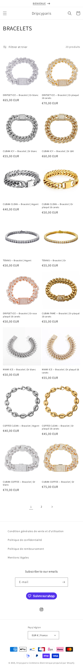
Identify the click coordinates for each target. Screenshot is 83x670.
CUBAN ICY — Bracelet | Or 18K (58, 151)
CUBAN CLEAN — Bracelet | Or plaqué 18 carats (57, 206)
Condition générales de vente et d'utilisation (36, 531)
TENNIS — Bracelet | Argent (17, 260)
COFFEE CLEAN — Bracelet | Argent (21, 425)
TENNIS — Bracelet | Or (54, 260)
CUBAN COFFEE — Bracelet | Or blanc (19, 483)
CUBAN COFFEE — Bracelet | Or (58, 481)
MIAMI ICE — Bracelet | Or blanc (19, 369)
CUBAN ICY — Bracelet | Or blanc (20, 151)
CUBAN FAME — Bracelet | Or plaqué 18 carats (61, 315)
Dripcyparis (22, 662)
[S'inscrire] (63, 582)
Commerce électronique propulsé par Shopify (51, 662)
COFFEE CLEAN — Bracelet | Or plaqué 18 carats (58, 427)
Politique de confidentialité (25, 540)
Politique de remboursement (26, 549)
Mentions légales (18, 557)
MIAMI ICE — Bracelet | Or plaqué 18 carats (60, 371)
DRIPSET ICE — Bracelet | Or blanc (20, 95)
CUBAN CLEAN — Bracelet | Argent (21, 204)
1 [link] (31, 507)
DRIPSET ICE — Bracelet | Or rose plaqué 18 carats (20, 315)
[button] (5, 13)
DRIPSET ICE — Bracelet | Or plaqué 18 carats (60, 97)
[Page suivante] (52, 507)
